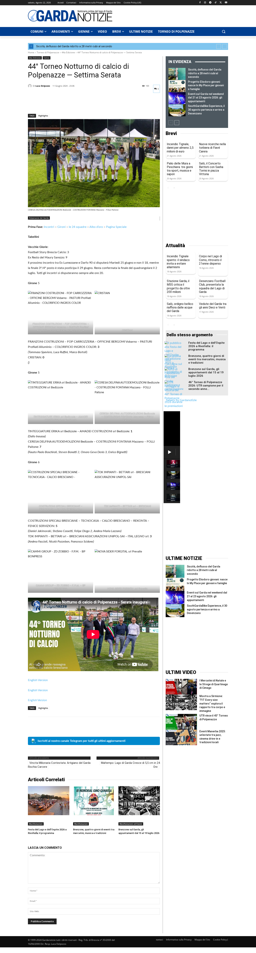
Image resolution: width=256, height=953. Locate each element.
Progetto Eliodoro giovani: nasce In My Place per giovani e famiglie (206, 85)
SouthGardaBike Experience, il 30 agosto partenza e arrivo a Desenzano (206, 109)
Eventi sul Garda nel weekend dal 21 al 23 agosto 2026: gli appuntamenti (206, 97)
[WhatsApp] (57, 104)
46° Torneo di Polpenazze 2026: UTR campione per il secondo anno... (205, 385)
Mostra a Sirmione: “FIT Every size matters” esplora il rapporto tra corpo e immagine (212, 703)
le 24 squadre (77, 226)
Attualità (175, 245)
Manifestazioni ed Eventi (131, 823)
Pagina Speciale (116, 226)
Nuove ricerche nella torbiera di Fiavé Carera (212, 147)
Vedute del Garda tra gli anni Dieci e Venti (212, 305)
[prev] (218, 46)
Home (31, 52)
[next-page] (176, 122)
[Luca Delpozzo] (30, 86)
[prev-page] (170, 122)
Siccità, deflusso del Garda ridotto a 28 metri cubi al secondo (74, 46)
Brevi (171, 133)
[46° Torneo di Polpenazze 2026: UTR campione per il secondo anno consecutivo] (174, 394)
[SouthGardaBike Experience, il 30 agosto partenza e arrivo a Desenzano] (177, 110)
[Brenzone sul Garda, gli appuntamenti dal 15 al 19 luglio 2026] (139, 800)
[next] (224, 46)
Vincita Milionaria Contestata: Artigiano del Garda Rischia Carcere (59, 764)
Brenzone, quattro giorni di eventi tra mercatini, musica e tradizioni (207, 359)
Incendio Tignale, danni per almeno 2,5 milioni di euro (180, 147)
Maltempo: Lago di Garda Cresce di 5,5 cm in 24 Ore (130, 764)
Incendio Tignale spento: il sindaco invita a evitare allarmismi (178, 261)
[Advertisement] (172, 15)
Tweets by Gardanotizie (181, 400)
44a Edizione (68, 52)
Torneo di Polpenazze (48, 52)
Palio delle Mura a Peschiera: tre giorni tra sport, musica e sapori (180, 169)
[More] (66, 104)
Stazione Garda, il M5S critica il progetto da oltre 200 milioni (178, 286)
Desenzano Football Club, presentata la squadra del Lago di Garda (212, 286)
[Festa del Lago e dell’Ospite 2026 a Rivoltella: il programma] (48, 800)
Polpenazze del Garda (39, 218)
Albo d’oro (96, 226)
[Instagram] (205, 3)
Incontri (49, 226)
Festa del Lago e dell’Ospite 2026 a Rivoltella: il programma (206, 346)
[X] (221, 3)
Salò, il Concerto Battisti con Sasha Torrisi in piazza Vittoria (211, 169)
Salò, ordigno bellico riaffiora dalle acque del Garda (180, 307)
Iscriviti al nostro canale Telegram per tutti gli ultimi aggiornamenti (81, 740)
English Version (38, 680)
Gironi (61, 226)
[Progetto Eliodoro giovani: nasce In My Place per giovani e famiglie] (177, 86)
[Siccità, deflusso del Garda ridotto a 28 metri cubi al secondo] (177, 74)
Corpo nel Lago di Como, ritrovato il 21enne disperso (210, 259)
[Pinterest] (49, 104)
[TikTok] (215, 3)
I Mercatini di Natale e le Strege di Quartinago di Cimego (213, 684)
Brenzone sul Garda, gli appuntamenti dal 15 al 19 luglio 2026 (206, 372)
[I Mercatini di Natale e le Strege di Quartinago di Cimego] (181, 686)
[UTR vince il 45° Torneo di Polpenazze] (181, 721)
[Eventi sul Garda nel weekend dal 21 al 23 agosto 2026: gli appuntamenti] (177, 98)
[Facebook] (200, 3)
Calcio (46, 57)
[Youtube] (226, 3)
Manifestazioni (36, 823)
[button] (223, 31)
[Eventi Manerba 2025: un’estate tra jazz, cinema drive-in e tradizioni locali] (181, 737)
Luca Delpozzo (42, 85)
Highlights (43, 115)
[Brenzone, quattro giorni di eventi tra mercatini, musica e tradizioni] (94, 800)
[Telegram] (210, 3)
